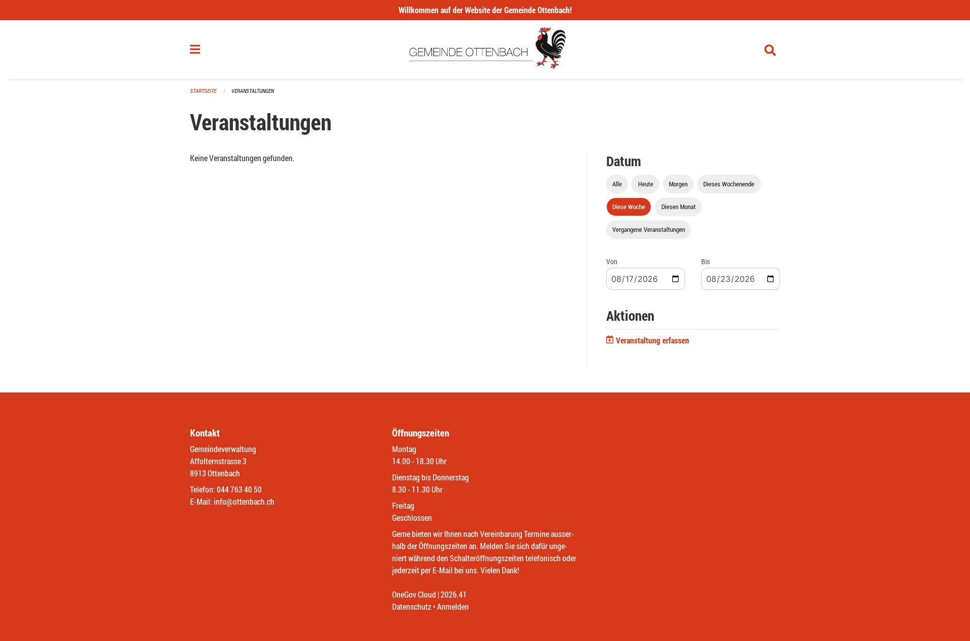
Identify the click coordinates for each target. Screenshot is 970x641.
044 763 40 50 (239, 489)
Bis (705, 261)
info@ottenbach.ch (244, 501)
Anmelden (453, 606)
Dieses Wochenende (728, 184)
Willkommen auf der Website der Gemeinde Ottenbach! (485, 10)
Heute (645, 184)
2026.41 (454, 594)
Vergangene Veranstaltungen (648, 229)
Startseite (203, 90)
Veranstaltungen (252, 90)
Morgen (678, 184)
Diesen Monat (678, 207)
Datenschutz (411, 606)
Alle (617, 184)
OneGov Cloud (414, 594)
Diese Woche (628, 207)
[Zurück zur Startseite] (485, 49)
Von (611, 261)
